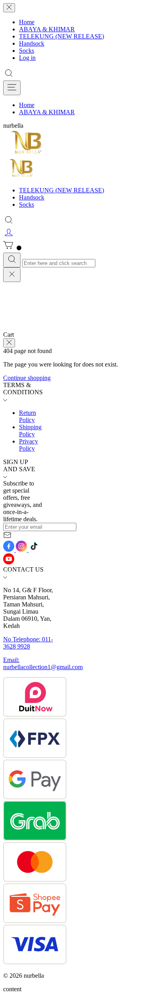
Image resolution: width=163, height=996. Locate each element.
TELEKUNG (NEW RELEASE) (61, 36)
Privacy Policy (28, 445)
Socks (26, 50)
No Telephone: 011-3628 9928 (28, 643)
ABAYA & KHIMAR (47, 29)
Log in (27, 57)
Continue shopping (27, 377)
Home (26, 22)
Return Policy (27, 416)
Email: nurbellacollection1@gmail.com (43, 663)
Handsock (31, 43)
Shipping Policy (30, 431)
